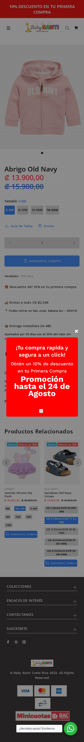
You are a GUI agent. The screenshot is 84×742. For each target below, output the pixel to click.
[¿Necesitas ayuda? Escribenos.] (70, 728)
